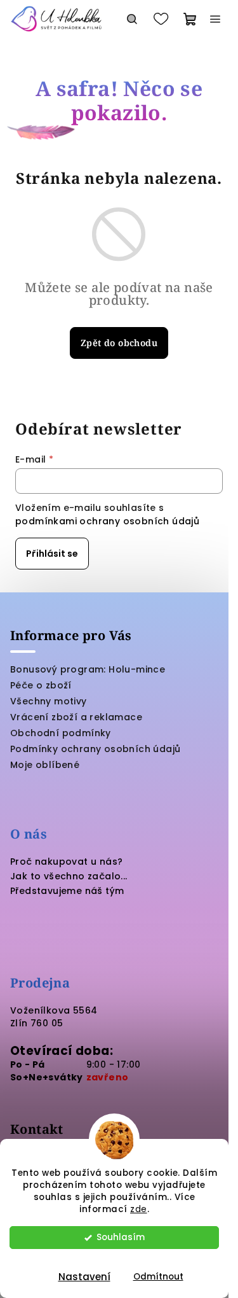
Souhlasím (120, 1237)
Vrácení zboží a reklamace (76, 717)
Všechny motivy (48, 701)
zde (138, 1209)
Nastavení (84, 1276)
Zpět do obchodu (119, 343)
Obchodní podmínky (60, 733)
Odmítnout (158, 1277)
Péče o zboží (41, 685)
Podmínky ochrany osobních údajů (95, 749)
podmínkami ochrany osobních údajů (107, 521)
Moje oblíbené (44, 764)
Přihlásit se (52, 553)
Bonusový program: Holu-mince (87, 669)
